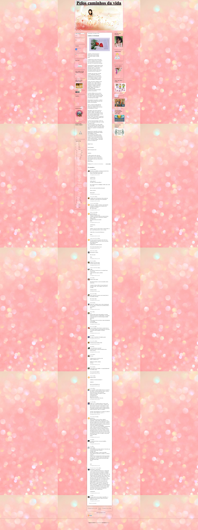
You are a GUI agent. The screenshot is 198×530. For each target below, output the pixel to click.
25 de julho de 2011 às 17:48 (95, 258)
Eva (90, 495)
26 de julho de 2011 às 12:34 (95, 373)
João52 (91, 277)
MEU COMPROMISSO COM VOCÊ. (79, 193)
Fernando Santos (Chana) (94, 468)
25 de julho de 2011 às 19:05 (95, 291)
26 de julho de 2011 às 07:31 (95, 338)
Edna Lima (92, 261)
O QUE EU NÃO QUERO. (79, 161)
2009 (77, 206)
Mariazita (91, 366)
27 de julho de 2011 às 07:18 (95, 443)
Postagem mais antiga (106, 508)
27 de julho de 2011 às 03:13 (95, 437)
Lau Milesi (92, 402)
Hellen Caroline (92, 212)
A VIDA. (78, 189)
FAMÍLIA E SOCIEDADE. (79, 164)
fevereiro (79, 202)
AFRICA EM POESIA (94, 267)
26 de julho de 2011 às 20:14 (95, 399)
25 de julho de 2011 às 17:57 (95, 265)
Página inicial (99, 508)
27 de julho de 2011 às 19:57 (95, 500)
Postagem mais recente (92, 508)
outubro (79, 154)
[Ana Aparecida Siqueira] (76, 49)
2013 (77, 146)
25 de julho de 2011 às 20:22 (95, 309)
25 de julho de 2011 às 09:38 (95, 194)
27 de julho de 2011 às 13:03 (95, 493)
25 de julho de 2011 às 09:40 (95, 201)
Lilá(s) (91, 335)
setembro (79, 155)
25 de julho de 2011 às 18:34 (95, 275)
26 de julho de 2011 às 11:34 (95, 364)
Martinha (91, 302)
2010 (77, 204)
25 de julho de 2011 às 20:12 (95, 300)
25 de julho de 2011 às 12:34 (95, 248)
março (79, 200)
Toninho (91, 388)
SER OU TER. (78, 181)
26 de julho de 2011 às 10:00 (95, 352)
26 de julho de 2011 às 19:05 (95, 386)
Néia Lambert (92, 293)
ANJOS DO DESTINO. (79, 183)
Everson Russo (92, 196)
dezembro (79, 150)
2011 (77, 149)
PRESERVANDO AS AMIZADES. (79, 187)
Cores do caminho (93, 203)
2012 (77, 147)
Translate (79, 35)
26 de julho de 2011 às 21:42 (95, 414)
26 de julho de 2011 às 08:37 (95, 344)
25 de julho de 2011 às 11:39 (95, 222)
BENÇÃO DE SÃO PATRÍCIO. (79, 169)
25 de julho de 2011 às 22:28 (95, 333)
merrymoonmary (98, 522)
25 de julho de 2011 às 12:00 (95, 236)
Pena (91, 446)
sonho (91, 439)
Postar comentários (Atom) (101, 512)
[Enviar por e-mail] (106, 164)
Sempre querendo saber (94, 238)
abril (78, 199)
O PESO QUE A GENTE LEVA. (79, 177)
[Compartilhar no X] (108, 164)
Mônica (91, 311)
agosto (79, 157)
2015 (77, 142)
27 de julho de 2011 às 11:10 (95, 465)
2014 (77, 144)
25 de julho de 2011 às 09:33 (95, 174)
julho (79, 158)
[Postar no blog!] (107, 164)
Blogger (108, 522)
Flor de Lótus (92, 326)
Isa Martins (92, 169)
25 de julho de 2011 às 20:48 (95, 324)
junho (79, 197)
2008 (77, 207)
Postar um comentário (92, 503)
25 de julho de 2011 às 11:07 (95, 209)
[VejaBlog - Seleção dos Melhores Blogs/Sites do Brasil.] (79, 40)
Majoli (91, 346)
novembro (79, 152)
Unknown (91, 375)
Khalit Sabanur (92, 250)
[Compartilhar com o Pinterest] (110, 164)
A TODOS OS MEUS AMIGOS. (79, 172)
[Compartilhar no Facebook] (109, 164)
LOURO (91, 354)
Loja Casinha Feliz (93, 416)
